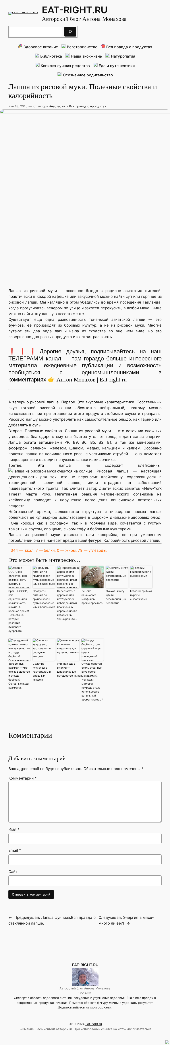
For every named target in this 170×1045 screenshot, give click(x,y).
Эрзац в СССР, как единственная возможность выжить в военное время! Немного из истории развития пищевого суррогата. (18, 611)
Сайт (12, 871)
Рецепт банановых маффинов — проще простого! (92, 597)
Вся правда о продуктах (87, 106)
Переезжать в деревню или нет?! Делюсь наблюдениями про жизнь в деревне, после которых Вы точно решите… (67, 605)
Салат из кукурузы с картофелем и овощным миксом (42, 671)
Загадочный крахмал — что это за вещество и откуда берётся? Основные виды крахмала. (19, 675)
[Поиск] (70, 32)
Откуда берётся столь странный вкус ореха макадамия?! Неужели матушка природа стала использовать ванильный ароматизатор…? (92, 681)
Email (14, 850)
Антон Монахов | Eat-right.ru (91, 379)
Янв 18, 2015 (17, 106)
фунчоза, (16, 325)
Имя (13, 829)
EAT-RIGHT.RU (75, 9)
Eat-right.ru (93, 1024)
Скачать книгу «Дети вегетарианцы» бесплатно (116, 597)
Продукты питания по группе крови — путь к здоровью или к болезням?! (44, 599)
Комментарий (22, 778)
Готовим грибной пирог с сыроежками (141, 595)
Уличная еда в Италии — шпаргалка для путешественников (68, 669)
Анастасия (57, 106)
